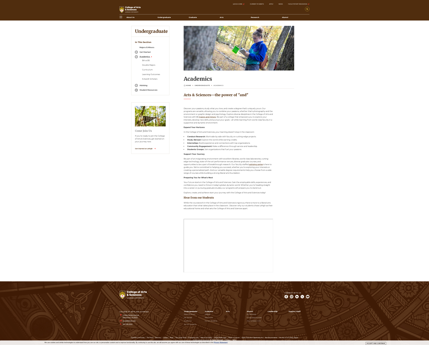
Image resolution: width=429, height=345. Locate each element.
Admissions (209, 317)
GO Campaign (252, 314)
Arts (228, 311)
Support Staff (295, 311)
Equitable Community (138, 337)
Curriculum (147, 70)
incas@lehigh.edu (129, 321)
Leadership (273, 311)
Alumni (250, 311)
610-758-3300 (127, 324)
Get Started (145, 52)
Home (188, 85)
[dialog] (214, 343)
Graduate (209, 311)
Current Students (257, 4)
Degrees (208, 314)
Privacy (227, 340)
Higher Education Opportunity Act (252, 337)
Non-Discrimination (271, 337)
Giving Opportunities (254, 317)
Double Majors (148, 65)
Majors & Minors (147, 47)
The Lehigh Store (180, 337)
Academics (145, 57)
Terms (234, 340)
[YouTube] (307, 298)
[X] (302, 298)
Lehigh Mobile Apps (220, 337)
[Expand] (136, 52)
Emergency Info (193, 337)
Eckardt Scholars (149, 79)
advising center (256, 164)
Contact (165, 337)
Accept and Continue (376, 343)
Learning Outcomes (151, 74)
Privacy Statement (221, 342)
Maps (171, 337)
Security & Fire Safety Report (288, 337)
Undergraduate (151, 31)
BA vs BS (146, 60)
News (281, 4)
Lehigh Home (237, 4)
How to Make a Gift (254, 321)
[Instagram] (291, 298)
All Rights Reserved (216, 340)
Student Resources (148, 90)
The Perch (150, 337)
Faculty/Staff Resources (297, 4)
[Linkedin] (297, 298)
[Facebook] (286, 298)
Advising (143, 85)
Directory (158, 337)
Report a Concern (234, 337)
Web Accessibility (206, 337)
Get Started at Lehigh (144, 148)
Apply (271, 4)
